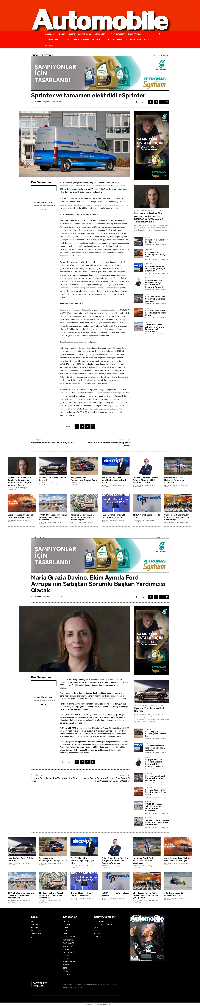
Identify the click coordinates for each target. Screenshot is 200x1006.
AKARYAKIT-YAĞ (51, 39)
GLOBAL (72, 34)
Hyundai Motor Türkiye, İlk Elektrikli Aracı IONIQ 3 (113, 516)
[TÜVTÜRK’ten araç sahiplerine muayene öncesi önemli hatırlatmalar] (138, 326)
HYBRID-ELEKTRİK (101, 34)
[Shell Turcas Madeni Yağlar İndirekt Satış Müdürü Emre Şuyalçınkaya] (178, 503)
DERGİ (146, 39)
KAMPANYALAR (84, 34)
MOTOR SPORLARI (119, 39)
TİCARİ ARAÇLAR (134, 34)
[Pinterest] (161, 102)
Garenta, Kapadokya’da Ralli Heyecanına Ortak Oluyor (156, 313)
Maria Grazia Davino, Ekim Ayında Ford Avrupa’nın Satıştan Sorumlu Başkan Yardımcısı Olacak (148, 217)
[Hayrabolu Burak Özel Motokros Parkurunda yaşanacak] (138, 298)
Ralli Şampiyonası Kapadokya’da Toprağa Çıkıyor (155, 254)
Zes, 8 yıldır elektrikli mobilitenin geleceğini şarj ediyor (155, 268)
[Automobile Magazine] (100, 15)
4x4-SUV (148, 237)
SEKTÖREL (66, 39)
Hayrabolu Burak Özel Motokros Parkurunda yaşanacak (155, 299)
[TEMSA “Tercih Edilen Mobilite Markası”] (147, 503)
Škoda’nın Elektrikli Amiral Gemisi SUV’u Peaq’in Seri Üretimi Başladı (82, 517)
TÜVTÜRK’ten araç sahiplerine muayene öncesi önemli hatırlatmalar (154, 328)
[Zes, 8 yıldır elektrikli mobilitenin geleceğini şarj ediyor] (138, 267)
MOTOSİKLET (135, 39)
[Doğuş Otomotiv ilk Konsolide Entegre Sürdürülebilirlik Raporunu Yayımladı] (138, 281)
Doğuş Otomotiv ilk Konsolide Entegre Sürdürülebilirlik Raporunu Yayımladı (154, 283)
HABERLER (49, 34)
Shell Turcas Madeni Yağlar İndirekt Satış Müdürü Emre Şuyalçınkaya (176, 517)
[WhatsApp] (166, 102)
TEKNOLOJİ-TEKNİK (81, 39)
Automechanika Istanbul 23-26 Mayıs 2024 (53, 442)
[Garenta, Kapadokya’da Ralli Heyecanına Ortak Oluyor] (138, 312)
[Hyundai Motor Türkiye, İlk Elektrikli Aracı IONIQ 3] (116, 503)
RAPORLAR (49, 45)
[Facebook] (150, 102)
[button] (159, 34)
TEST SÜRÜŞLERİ (118, 34)
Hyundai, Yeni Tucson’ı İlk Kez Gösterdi (156, 241)
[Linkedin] (42, 209)
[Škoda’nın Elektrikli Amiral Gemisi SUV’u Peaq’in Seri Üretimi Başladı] (84, 503)
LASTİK (106, 39)
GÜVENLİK (96, 39)
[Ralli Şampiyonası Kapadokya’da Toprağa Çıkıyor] (138, 253)
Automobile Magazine (42, 101)
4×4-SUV (62, 34)
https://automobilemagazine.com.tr (43, 205)
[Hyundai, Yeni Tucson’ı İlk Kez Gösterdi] (138, 241)
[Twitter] (156, 102)
